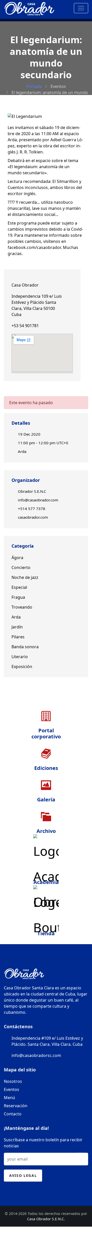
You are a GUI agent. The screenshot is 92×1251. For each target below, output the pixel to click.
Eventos (58, 86)
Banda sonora (25, 647)
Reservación (15, 1106)
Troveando (22, 607)
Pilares (18, 637)
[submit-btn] (80, 1158)
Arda (22, 451)
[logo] (29, 7)
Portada (34, 86)
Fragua (18, 597)
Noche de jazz (25, 577)
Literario (20, 656)
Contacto (12, 1114)
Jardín (17, 627)
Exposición (22, 666)
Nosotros (13, 1081)
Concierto (21, 567)
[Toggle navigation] (81, 8)
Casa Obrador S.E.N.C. (46, 1218)
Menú (9, 1097)
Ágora (17, 557)
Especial (19, 587)
